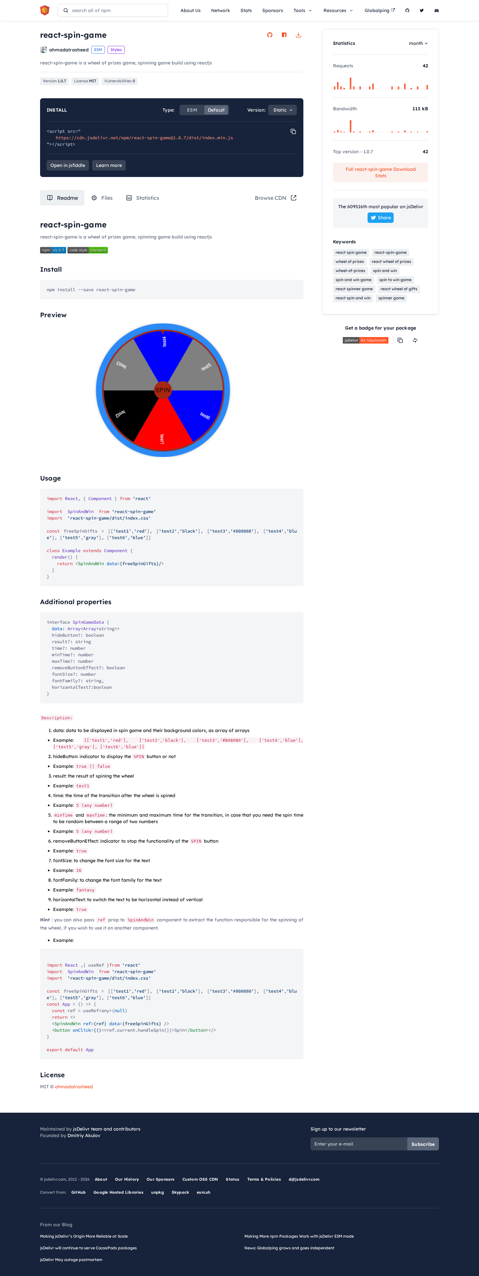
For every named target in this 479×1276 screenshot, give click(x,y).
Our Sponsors (160, 1179)
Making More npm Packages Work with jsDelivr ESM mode (299, 1236)
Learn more (109, 165)
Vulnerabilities (119, 80)
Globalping (377, 10)
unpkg (157, 1192)
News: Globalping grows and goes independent (289, 1247)
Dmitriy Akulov (83, 1135)
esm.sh (203, 1192)
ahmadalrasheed (74, 1087)
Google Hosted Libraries (118, 1192)
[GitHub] (407, 10)
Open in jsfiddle (68, 165)
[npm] (284, 35)
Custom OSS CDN (200, 1179)
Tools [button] (299, 10)
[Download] (298, 35)
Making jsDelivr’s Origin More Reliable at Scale (84, 1236)
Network (220, 10)
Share (384, 218)
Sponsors (272, 10)
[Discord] (436, 10)
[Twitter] (422, 10)
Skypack (180, 1192)
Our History (127, 1179)
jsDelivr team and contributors (106, 1129)
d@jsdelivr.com (304, 1179)
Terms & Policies (264, 1179)
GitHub (78, 1192)
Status (232, 1179)
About (101, 1179)
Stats (246, 10)
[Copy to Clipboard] (293, 131)
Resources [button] (335, 10)
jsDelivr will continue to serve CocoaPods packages (88, 1247)
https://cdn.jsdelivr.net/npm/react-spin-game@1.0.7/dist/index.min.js (144, 138)
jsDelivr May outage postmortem (71, 1259)
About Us (191, 10)
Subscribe (423, 1144)
